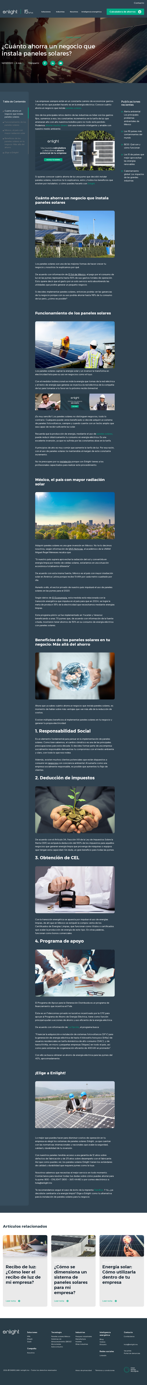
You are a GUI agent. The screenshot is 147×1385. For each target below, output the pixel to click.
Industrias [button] (60, 12)
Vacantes (127, 1351)
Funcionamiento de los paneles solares (15, 123)
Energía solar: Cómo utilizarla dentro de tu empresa (119, 1274)
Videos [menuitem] (102, 1342)
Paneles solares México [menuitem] (60, 1336)
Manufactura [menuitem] (81, 1339)
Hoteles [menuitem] (79, 1342)
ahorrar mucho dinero (56, 125)
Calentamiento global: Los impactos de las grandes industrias (134, 176)
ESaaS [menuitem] (29, 1339)
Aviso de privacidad (84, 1370)
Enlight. (91, 183)
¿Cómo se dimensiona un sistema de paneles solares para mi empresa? (71, 1279)
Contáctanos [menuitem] (129, 1336)
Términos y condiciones (105, 1370)
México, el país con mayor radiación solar (15, 131)
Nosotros (74, 12)
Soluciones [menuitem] (32, 1332)
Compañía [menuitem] (31, 1348)
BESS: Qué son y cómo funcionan (132, 146)
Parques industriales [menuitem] (84, 1336)
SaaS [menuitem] (29, 1342)
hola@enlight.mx (131, 1344)
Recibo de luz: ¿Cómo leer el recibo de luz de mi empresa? (23, 1274)
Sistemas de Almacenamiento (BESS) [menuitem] (61, 1340)
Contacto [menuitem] (128, 1332)
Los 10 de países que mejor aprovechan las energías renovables (134, 159)
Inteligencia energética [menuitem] (105, 1333)
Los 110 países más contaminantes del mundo (133, 134)
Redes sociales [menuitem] (107, 1351)
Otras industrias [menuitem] (82, 1344)
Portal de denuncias (132, 1353)
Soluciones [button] (46, 12)
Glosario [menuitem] (103, 1344)
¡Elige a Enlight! (12, 152)
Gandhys (98, 1190)
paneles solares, (105, 433)
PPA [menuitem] (28, 1336)
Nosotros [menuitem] (31, 1353)
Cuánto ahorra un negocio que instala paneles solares (14, 114)
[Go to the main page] (18, 11)
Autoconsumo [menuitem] (57, 1347)
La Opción (73, 1027)
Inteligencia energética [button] (91, 12)
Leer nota (11, 1301)
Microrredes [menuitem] (56, 1344)
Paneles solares (73, 37)
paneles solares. (74, 108)
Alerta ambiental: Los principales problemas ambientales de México (132, 118)
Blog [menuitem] (102, 1339)
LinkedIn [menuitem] (103, 1356)
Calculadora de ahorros (123, 11)
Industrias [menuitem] (80, 1332)
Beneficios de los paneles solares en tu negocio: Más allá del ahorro (15, 143)
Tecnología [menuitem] (56, 1332)
